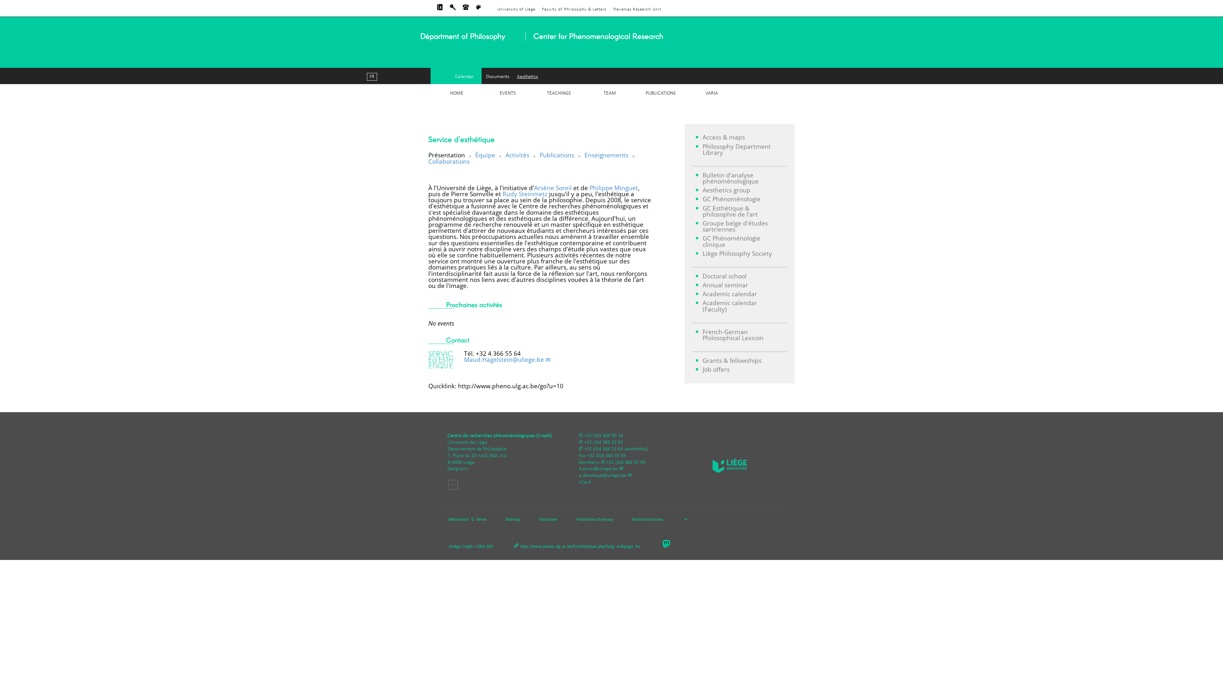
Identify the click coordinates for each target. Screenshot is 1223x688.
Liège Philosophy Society (737, 253)
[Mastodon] (669, 544)
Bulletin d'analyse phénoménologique (731, 178)
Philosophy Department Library (737, 149)
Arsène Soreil (553, 187)
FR (372, 76)
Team (610, 93)
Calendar (464, 76)
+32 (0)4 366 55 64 (603, 449)
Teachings (559, 93)
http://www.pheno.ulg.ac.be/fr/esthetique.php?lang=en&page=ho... (582, 546)
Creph (467, 546)
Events (508, 93)
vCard (585, 482)
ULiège (454, 546)
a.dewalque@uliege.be (602, 475)
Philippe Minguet (614, 187)
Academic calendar (730, 294)
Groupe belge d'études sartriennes (735, 226)
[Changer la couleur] (478, 8)
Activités (517, 155)
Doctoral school (725, 276)
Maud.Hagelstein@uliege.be (504, 359)
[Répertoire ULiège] (439, 8)
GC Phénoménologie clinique (732, 241)
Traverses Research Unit (637, 9)
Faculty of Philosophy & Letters (574, 9)
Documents (497, 76)
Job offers (716, 369)
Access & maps (724, 137)
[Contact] (465, 8)
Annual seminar (725, 285)
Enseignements (606, 155)
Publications (661, 93)
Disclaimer (548, 519)
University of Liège (516, 9)
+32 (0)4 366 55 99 (625, 462)
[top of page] (453, 486)
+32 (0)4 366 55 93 (603, 442)
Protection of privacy (594, 519)
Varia (711, 93)
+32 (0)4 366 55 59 (606, 455)
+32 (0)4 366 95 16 (603, 435)
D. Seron (479, 519)
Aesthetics (527, 76)
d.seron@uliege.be (598, 468)
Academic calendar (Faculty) (730, 305)
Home (456, 93)
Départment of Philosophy (462, 35)
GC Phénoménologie (732, 199)
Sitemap (512, 519)
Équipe (485, 155)
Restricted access (647, 519)
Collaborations (449, 161)
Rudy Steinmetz (525, 194)
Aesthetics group (726, 190)
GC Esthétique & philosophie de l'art (730, 211)
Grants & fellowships (732, 360)
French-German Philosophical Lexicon (733, 334)
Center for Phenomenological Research (598, 35)
